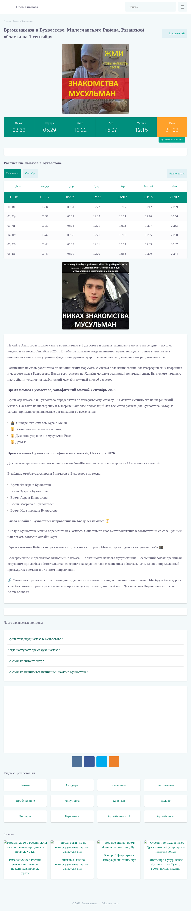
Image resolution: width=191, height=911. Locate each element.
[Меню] (182, 7)
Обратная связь (110, 903)
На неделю (12, 173)
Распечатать (177, 173)
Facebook (89, 761)
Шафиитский (177, 33)
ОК (114, 761)
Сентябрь (30, 173)
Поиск (171, 7)
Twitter (101, 761)
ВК (77, 761)
